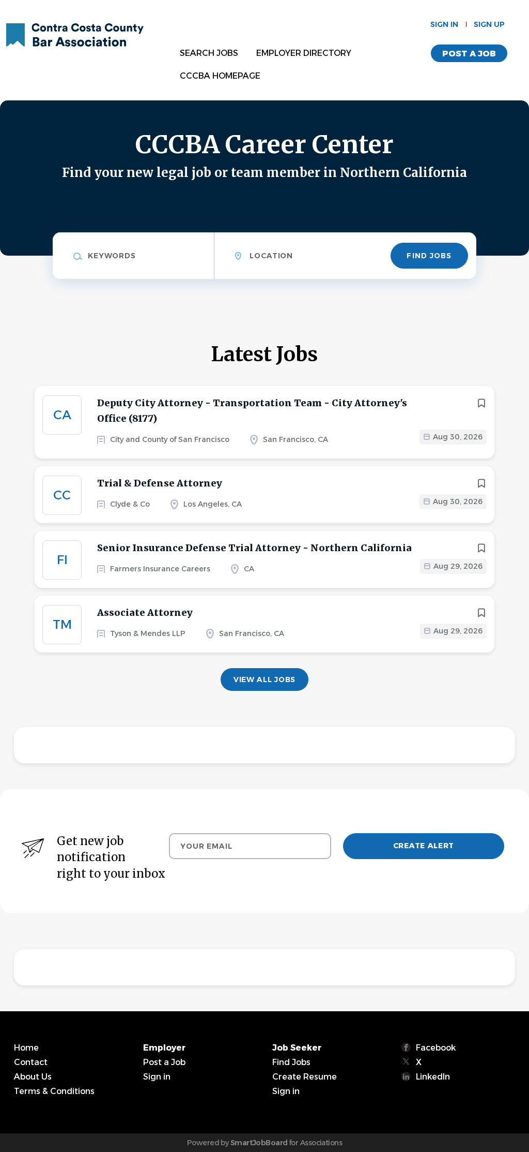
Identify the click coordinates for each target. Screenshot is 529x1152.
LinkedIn (433, 1077)
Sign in (444, 24)
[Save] (481, 403)
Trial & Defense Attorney (159, 483)
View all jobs (264, 679)
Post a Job (469, 53)
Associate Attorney (145, 612)
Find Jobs (429, 255)
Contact (31, 1062)
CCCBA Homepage (220, 76)
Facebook (436, 1048)
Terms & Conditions (54, 1091)
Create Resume (304, 1077)
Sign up (489, 24)
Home (26, 1048)
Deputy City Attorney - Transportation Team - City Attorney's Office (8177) (252, 410)
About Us (33, 1077)
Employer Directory (303, 53)
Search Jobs (209, 53)
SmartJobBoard (259, 1142)
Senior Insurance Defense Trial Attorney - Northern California (254, 548)
